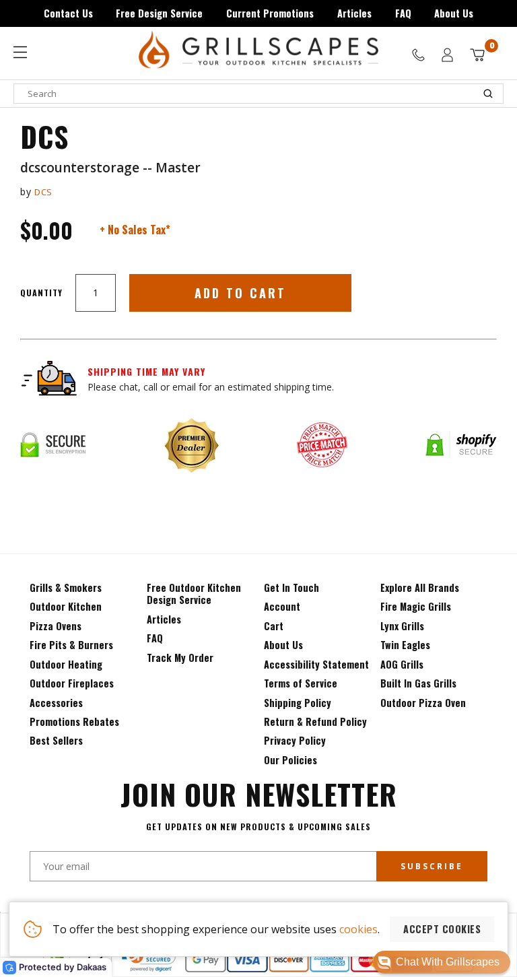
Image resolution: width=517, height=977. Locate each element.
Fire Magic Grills (415, 606)
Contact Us (68, 13)
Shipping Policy (297, 703)
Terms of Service (300, 683)
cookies (358, 929)
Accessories (56, 703)
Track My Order (180, 657)
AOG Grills (401, 664)
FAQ (403, 13)
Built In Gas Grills (418, 683)
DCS (43, 192)
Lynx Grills (402, 626)
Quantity (41, 292)
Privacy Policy (295, 740)
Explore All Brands (419, 587)
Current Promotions (270, 13)
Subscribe (432, 866)
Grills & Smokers (66, 587)
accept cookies (442, 929)
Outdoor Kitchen (66, 606)
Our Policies (290, 760)
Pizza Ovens (55, 626)
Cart (273, 626)
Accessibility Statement (316, 664)
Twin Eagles (405, 645)
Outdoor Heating (66, 664)
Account (282, 606)
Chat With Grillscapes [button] (447, 962)
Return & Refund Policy (315, 721)
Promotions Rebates (74, 721)
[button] (441, 962)
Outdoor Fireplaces (72, 683)
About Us (453, 13)
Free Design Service (159, 13)
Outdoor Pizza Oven (423, 703)
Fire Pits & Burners (71, 645)
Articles (354, 13)
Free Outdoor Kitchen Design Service (194, 593)
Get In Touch (291, 587)
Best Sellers (56, 740)
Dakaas (91, 967)
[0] (477, 54)
